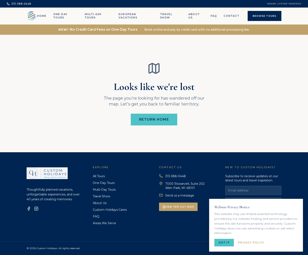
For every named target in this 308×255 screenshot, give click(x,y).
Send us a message (179, 195)
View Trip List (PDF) (180, 207)
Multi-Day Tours (93, 16)
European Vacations (128, 16)
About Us (194, 16)
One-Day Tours (60, 16)
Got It (224, 242)
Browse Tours (264, 15)
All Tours (99, 176)
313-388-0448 (175, 176)
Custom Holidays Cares (110, 210)
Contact (231, 15)
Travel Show (166, 16)
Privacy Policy (251, 242)
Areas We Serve (104, 223)
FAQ (214, 15)
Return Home (154, 119)
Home (42, 15)
